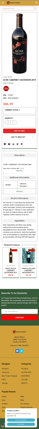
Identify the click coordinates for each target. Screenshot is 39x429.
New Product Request (9, 376)
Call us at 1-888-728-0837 (19, 345)
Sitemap (5, 383)
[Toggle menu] (3, 3)
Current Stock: (12, 110)
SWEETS (24, 383)
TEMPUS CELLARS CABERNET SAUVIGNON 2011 (28, 270)
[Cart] (37, 2)
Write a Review (8, 83)
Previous (32, 245)
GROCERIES (25, 376)
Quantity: (9, 118)
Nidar (22, 400)
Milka (22, 396)
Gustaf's (5, 404)
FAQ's (4, 380)
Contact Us (5, 372)
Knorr (4, 400)
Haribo (4, 396)
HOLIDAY (24, 380)
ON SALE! (5, 369)
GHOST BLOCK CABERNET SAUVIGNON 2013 (10, 270)
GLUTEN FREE (26, 372)
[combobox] (19, 8)
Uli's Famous (24, 404)
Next (35, 245)
